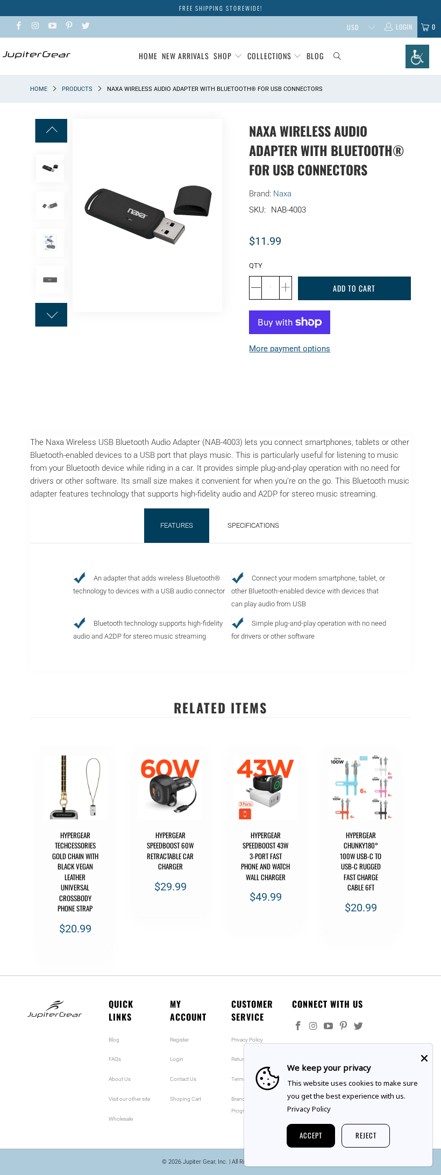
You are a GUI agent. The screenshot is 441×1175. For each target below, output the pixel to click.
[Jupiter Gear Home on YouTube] (51, 27)
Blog (315, 55)
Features (176, 525)
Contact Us (183, 1079)
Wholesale (121, 1119)
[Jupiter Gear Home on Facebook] (18, 27)
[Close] (424, 1058)
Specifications (253, 525)
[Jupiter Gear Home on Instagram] (34, 27)
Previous (81, 215)
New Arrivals (185, 55)
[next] (400, 857)
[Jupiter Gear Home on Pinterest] (68, 27)
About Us (120, 1079)
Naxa (282, 194)
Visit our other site (129, 1099)
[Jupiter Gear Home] (35, 55)
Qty (255, 265)
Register (179, 1040)
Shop (223, 55)
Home (148, 55)
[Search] (337, 56)
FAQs (115, 1059)
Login (176, 1059)
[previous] (40, 857)
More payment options (289, 348)
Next (214, 215)
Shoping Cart (185, 1099)
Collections (270, 55)
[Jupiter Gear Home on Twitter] (85, 27)
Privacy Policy (247, 1040)
